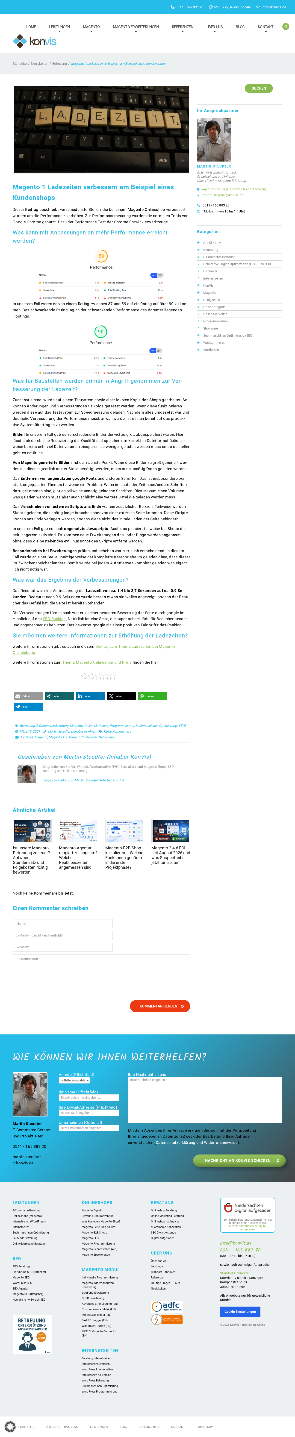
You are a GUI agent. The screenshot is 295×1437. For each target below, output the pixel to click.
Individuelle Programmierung (100, 1277)
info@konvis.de (273, 7)
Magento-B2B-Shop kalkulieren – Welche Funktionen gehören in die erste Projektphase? (124, 857)
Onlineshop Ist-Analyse (165, 1221)
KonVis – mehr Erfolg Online (247, 1324)
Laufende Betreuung (25, 1238)
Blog (240, 27)
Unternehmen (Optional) (80, 1122)
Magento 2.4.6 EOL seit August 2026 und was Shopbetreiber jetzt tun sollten (170, 855)
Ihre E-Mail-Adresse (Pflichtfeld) (88, 1107)
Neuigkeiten (39, 64)
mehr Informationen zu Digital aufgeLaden (247, 1228)
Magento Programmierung (98, 1243)
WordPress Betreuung (95, 1380)
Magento (89, 30)
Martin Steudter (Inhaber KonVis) (71, 731)
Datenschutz (149, 1426)
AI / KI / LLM (212, 242)
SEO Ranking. (55, 618)
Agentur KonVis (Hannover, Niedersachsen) (234, 189)
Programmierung (122, 725)
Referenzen (180, 30)
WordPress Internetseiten (97, 1369)
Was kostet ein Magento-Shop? (101, 1221)
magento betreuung (99, 737)
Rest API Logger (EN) (95, 1320)
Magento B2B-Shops (94, 1232)
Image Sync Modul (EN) (96, 1314)
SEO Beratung (21, 1266)
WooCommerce (214, 343)
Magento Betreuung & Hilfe (98, 1227)
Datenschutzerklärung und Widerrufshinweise (197, 1142)
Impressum (205, 1426)
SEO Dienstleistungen (164, 1232)
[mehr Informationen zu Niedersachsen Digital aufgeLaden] (248, 1208)
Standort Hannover (163, 1272)
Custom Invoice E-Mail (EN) (99, 1309)
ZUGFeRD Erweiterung (95, 1292)
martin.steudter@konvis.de (223, 195)
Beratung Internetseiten (96, 1358)
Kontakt (264, 30)
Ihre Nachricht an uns (147, 1074)
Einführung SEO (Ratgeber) (29, 1272)
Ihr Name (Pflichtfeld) (78, 1092)
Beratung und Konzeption (98, 1216)
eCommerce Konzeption (166, 1227)
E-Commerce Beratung (52, 725)
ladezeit (27, 737)
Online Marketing (96, 725)
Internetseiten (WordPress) (29, 1221)
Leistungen (57, 30)
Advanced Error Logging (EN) (100, 1303)
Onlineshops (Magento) (27, 1216)
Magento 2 (76, 737)
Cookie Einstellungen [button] (240, 1311)
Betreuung (59, 64)
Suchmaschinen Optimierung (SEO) (161, 725)
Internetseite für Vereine (96, 1375)
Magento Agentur (92, 1210)
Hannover (210, 271)
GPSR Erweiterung (93, 1298)
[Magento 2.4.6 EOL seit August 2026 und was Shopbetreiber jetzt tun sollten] (171, 831)
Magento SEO (21, 1277)
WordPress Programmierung (100, 1391)
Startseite (20, 64)
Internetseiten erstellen (96, 1364)
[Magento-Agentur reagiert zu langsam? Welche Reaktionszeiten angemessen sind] (78, 831)
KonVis (208, 285)
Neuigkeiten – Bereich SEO (29, 1299)
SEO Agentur (20, 1288)
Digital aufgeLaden (162, 1238)
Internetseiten (213, 278)
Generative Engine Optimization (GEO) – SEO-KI (237, 264)
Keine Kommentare (117, 731)
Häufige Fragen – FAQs (165, 1283)
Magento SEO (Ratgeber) (28, 1294)
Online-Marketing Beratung (29, 1243)
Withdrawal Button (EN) (96, 1326)
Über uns (212, 30)
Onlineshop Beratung (164, 1210)
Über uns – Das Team (62, 1426)
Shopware (210, 328)
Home (31, 27)
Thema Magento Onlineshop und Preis (96, 662)
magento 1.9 (58, 737)
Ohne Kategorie (214, 307)
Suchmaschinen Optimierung (31, 1232)
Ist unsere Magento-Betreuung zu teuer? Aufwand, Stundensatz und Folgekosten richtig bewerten (31, 860)
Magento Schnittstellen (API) (99, 1249)
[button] (28, 696)
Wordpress (211, 350)
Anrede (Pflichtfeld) (76, 1074)
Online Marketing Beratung (167, 1216)
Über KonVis (158, 1261)
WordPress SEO (22, 1283)
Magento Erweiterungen (134, 30)
